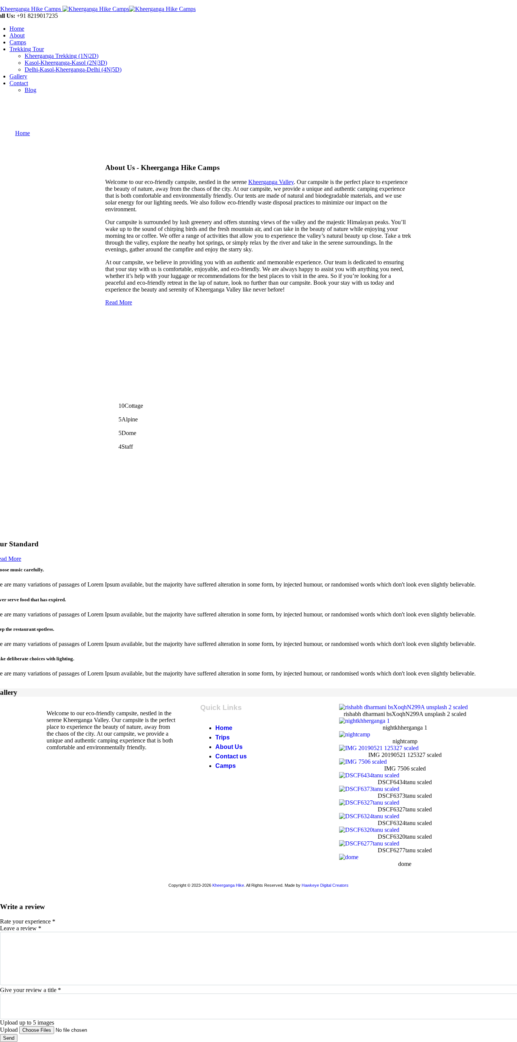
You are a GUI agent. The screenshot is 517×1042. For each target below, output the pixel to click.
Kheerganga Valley (271, 182)
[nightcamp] (354, 734)
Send (8, 1038)
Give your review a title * (30, 990)
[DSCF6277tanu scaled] (369, 843)
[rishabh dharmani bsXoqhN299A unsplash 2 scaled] (403, 707)
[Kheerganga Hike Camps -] (95, 9)
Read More (118, 302)
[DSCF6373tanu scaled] (369, 789)
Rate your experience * (27, 921)
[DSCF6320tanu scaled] (369, 830)
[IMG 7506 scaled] (363, 761)
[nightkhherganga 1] (364, 721)
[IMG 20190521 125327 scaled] (379, 748)
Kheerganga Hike (228, 885)
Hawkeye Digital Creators (325, 885)
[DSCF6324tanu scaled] (369, 816)
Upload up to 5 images (27, 1022)
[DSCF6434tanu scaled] (369, 775)
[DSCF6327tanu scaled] (369, 802)
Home (22, 133)
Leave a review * (20, 928)
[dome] (348, 857)
